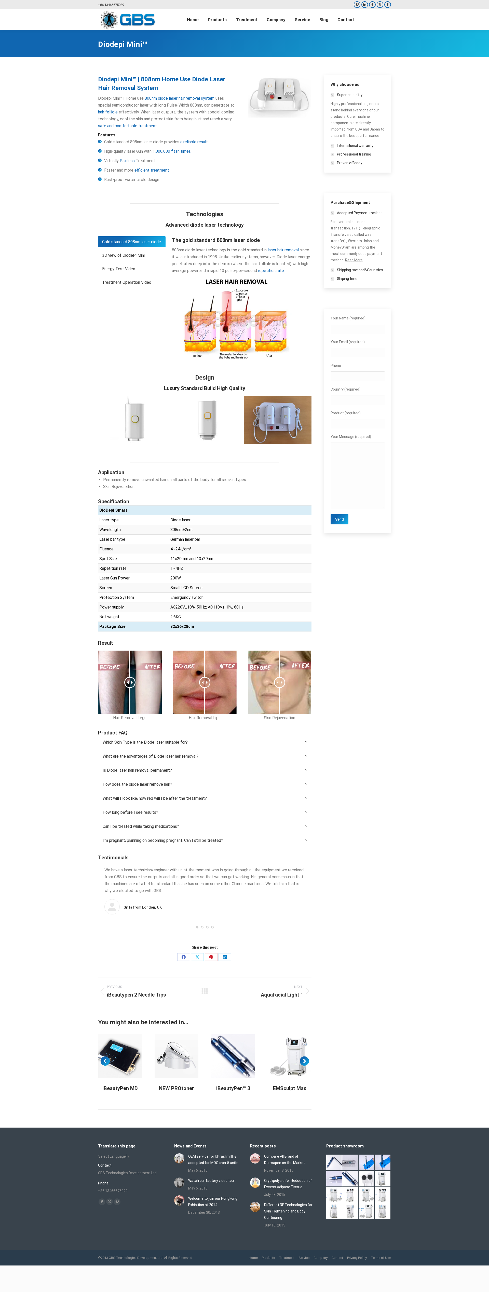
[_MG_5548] (367, 1163)
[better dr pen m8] (334, 1163)
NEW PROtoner (176, 1088)
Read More (354, 260)
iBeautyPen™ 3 (233, 1088)
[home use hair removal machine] (207, 420)
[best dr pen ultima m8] (350, 1163)
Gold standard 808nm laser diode (131, 241)
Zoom (113, 1056)
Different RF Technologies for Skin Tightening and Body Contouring (288, 1211)
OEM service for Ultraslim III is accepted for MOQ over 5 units (213, 1159)
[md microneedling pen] (334, 1179)
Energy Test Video (118, 268)
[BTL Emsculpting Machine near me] (367, 1179)
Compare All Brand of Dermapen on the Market (284, 1159)
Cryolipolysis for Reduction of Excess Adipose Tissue (288, 1184)
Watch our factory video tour (211, 1181)
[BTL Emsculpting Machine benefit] (383, 1179)
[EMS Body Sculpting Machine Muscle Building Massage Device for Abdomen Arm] (383, 1211)
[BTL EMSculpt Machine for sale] (367, 1195)
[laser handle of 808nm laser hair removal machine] (134, 420)
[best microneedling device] (383, 1163)
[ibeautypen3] (350, 1179)
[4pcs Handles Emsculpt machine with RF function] (383, 1195)
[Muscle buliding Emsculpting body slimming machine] (350, 1211)
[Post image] (179, 1158)
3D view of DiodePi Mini (123, 255)
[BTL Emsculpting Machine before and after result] (334, 1195)
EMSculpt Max (289, 1088)
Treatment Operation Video (126, 282)
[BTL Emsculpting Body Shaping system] (350, 1195)
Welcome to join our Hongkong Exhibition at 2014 (212, 1201)
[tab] (132, 241)
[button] (197, 927)
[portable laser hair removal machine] (280, 420)
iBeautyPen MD (120, 1088)
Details (126, 1056)
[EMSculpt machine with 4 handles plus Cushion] (367, 1211)
